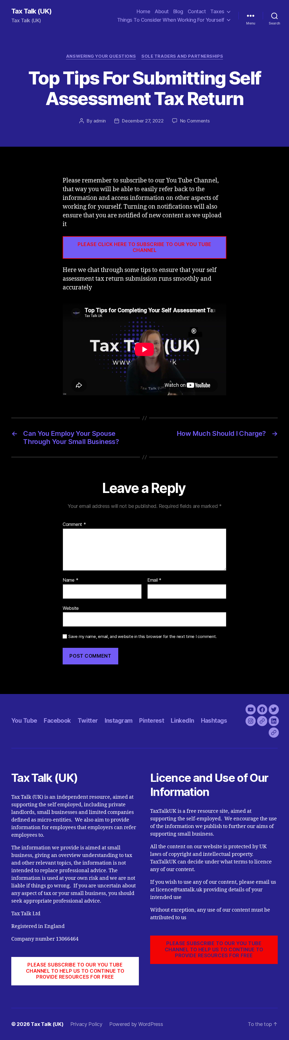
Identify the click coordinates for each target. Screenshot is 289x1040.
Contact (197, 11)
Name (70, 580)
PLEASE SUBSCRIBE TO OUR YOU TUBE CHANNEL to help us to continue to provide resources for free (75, 971)
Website (71, 608)
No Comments (195, 121)
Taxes (217, 11)
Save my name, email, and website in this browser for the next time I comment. (142, 636)
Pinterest (151, 720)
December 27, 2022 (142, 121)
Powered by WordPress (136, 1024)
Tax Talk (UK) (31, 11)
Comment (74, 524)
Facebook (57, 720)
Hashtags (214, 720)
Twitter (88, 720)
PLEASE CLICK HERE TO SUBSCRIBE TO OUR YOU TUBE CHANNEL (144, 247)
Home (143, 11)
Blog (178, 11)
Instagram (119, 720)
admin (99, 121)
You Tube (24, 720)
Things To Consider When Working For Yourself (170, 20)
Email (154, 580)
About (162, 11)
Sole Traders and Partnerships (182, 56)
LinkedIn (182, 720)
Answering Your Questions (101, 56)
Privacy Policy (86, 1024)
